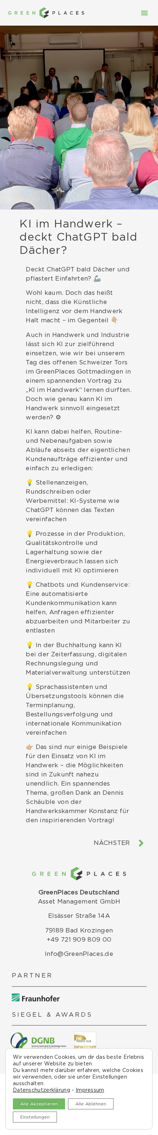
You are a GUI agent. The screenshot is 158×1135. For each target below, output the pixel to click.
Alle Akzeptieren (39, 1104)
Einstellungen (35, 1117)
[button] (144, 12)
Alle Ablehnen (90, 1104)
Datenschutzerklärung (41, 1090)
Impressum (90, 1090)
